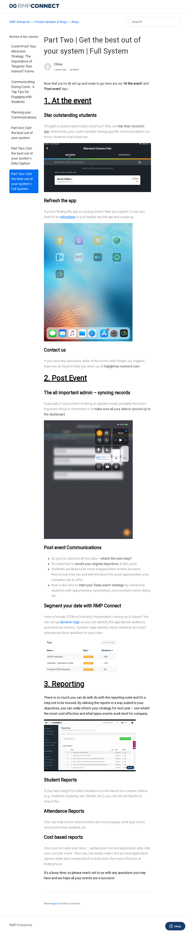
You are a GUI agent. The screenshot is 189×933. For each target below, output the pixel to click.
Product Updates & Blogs (50, 22)
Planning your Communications (24, 114)
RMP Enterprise (19, 22)
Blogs (75, 22)
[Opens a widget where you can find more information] (175, 926)
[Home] (34, 7)
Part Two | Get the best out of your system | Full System (22, 181)
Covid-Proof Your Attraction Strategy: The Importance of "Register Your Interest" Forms (23, 58)
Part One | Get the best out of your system (22, 133)
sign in (55, 903)
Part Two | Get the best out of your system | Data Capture (22, 155)
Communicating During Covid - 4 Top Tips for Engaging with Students (23, 92)
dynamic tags (70, 622)
